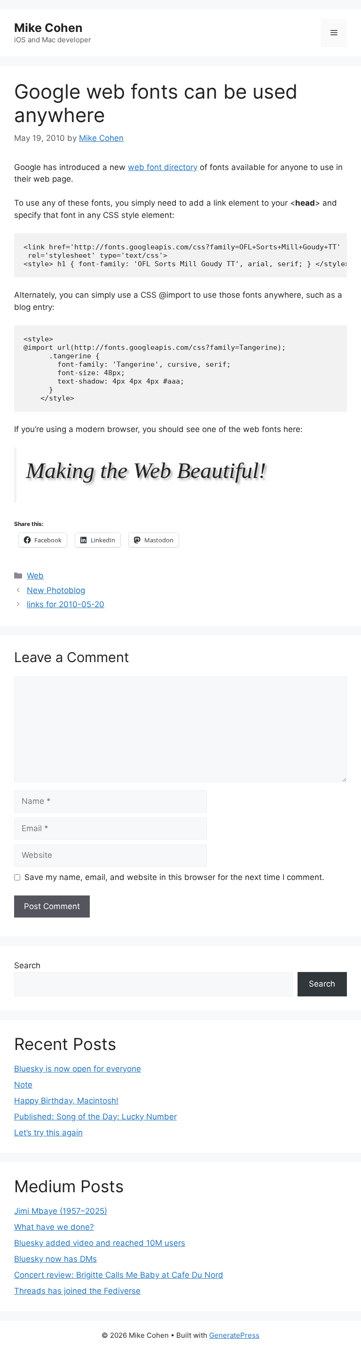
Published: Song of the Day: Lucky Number (95, 1116)
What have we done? (54, 1227)
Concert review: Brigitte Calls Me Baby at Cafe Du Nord (118, 1275)
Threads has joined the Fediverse (77, 1291)
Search (27, 965)
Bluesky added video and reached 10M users (99, 1243)
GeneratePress (234, 1335)
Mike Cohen (48, 28)
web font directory (162, 167)
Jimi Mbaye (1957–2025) (60, 1211)
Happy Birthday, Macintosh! (66, 1100)
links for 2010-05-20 (65, 604)
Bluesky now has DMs (55, 1259)
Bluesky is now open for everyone (77, 1068)
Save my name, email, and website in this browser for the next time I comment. (174, 877)
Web (35, 575)
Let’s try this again (48, 1132)
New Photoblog (56, 590)
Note (23, 1084)
